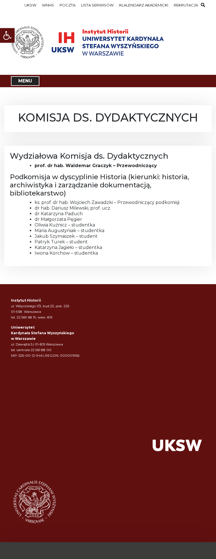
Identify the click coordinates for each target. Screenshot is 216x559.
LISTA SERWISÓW (97, 5)
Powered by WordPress (67, 550)
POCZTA (67, 5)
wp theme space (156, 550)
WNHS (48, 5)
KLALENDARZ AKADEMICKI (143, 5)
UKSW (30, 5)
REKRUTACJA (186, 5)
